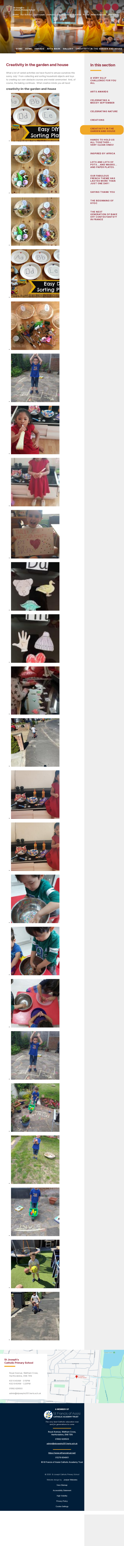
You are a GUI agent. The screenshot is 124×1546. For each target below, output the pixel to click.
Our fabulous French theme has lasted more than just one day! (103, 179)
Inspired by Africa (102, 153)
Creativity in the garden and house (99, 49)
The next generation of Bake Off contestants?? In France (103, 215)
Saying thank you (102, 192)
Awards (39, 49)
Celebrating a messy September (102, 101)
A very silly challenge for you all (103, 80)
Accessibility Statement (62, 1490)
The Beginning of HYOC (102, 201)
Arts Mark (54, 49)
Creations (97, 120)
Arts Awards (99, 91)
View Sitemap (62, 1485)
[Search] (99, 7)
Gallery (68, 49)
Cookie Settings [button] (62, 1506)
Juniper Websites (70, 1480)
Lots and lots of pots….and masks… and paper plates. (103, 164)
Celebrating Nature (104, 111)
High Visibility (62, 1496)
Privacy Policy (62, 1501)
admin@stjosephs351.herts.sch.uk (25, 1393)
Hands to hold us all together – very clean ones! (102, 142)
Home (19, 49)
